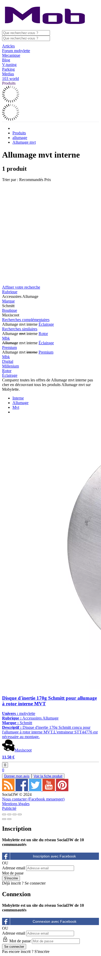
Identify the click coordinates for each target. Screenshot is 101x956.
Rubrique (9, 292)
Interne (18, 398)
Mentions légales (16, 804)
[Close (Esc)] (4, 814)
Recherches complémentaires (25, 319)
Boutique (9, 310)
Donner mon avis (17, 776)
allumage (19, 137)
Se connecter (35, 883)
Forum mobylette (16, 50)
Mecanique (11, 55)
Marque (8, 301)
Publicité (9, 808)
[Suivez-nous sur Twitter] (35, 790)
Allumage (20, 403)
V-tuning (9, 64)
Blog (6, 60)
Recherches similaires (19, 329)
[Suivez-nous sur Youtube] (49, 790)
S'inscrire (41, 951)
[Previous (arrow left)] (4, 819)
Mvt (15, 407)
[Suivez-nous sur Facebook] (22, 790)
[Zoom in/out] (20, 814)
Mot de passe (13, 873)
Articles (8, 46)
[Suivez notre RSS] (9, 790)
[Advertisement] (50, 232)
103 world (10, 78)
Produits (9, 83)
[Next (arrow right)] (9, 819)
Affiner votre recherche (21, 287)
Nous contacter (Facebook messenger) (33, 799)
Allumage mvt (24, 142)
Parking (8, 69)
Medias (8, 74)
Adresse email (13, 868)
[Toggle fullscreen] (14, 814)
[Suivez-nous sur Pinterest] (62, 790)
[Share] (9, 814)
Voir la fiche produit (48, 776)
